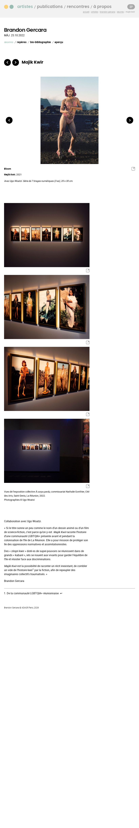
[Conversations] (15, 62)
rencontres (78, 7)
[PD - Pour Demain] (7, 62)
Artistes (25, 7)
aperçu (59, 42)
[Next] (129, 120)
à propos (102, 7)
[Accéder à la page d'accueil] (10, 6)
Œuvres (8, 42)
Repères (21, 42)
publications (50, 7)
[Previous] (9, 120)
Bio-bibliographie (40, 42)
